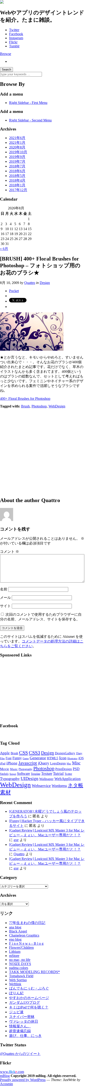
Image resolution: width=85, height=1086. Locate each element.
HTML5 (52, 758)
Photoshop (39, 406)
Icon (62, 758)
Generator (38, 758)
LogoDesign (58, 763)
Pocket (14, 291)
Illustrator (72, 758)
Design (45, 283)
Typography (10, 778)
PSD (76, 769)
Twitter (14, 30)
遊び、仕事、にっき (25, 1036)
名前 (3, 589)
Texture (46, 773)
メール (5, 597)
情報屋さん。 (20, 1026)
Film (2, 758)
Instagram (16, 38)
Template (35, 773)
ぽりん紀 (16, 993)
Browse (5, 54)
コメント (9, 551)
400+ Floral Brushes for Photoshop (25, 398)
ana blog (15, 927)
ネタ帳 (75, 785)
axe (16, 840)
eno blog (15, 939)
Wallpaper (46, 779)
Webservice (41, 785)
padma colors (18, 968)
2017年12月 (18, 190)
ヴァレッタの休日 (23, 1021)
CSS (23, 752)
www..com (12, 1072)
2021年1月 (17, 142)
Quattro (29, 283)
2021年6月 (17, 138)
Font (9, 758)
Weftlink (15, 984)
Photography (25, 769)
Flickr (13, 42)
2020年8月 (17, 147)
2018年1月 (17, 185)
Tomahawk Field (21, 976)
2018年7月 (17, 166)
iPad (2, 763)
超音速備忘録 (20, 1031)
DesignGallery (65, 753)
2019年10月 (18, 152)
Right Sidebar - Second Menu (30, 120)
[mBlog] (2, 2)
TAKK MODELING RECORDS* (34, 972)
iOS (81, 758)
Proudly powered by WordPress (23, 1080)
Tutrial (58, 773)
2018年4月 (17, 180)
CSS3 (34, 752)
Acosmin (6, 1084)
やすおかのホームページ (29, 998)
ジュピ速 (16, 1012)
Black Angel (18, 931)
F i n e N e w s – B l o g (26, 943)
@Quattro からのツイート (20, 1054)
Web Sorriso (18, 980)
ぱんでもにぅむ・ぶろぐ (29, 988)
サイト (5, 606)
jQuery (43, 763)
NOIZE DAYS (20, 964)
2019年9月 (17, 157)
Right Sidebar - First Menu (28, 103)
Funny (17, 758)
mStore (14, 956)
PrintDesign (63, 769)
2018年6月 (17, 171)
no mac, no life (19, 960)
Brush (25, 406)
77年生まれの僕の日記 (27, 923)
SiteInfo (4, 773)
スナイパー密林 (21, 1017)
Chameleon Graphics (24, 935)
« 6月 (4, 249)
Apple (5, 753)
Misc (76, 763)
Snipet (13, 774)
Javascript (27, 762)
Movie (4, 769)
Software (23, 773)
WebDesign (57, 406)
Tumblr (14, 46)
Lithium (14, 951)
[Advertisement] (42, 450)
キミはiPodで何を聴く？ (28, 1007)
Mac (69, 763)
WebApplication (67, 779)
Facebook (16, 34)
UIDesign (29, 778)
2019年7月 (17, 161)
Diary (79, 753)
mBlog (5, 1076)
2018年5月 (17, 176)
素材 (5, 792)
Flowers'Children (21, 947)
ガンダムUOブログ (24, 1002)
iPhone (11, 763)
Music (14, 769)
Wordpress (59, 786)
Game (26, 758)
